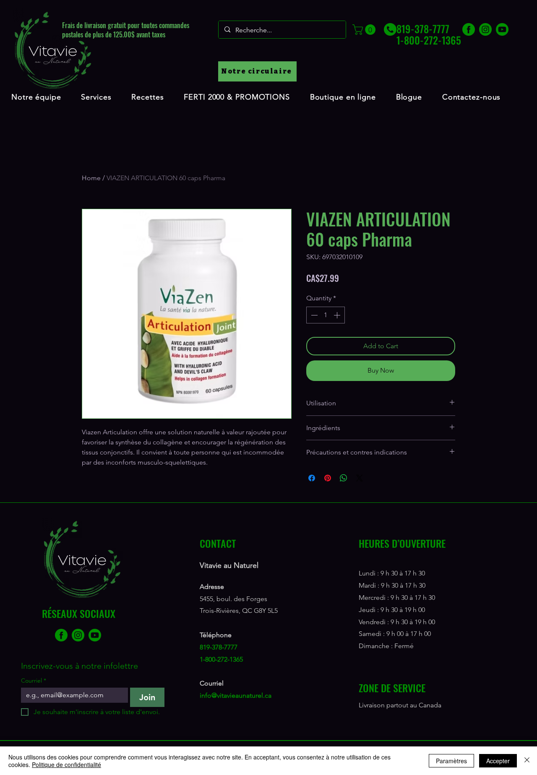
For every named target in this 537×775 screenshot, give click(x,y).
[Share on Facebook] (312, 478)
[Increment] (338, 315)
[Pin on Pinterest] (328, 478)
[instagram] (485, 29)
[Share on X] (360, 478)
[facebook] (468, 29)
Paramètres (451, 761)
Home (91, 178)
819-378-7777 (218, 647)
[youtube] (502, 29)
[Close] (527, 760)
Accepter (498, 761)
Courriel (33, 680)
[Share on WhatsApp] (344, 478)
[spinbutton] (325, 315)
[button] (365, 29)
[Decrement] (313, 315)
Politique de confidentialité (66, 764)
